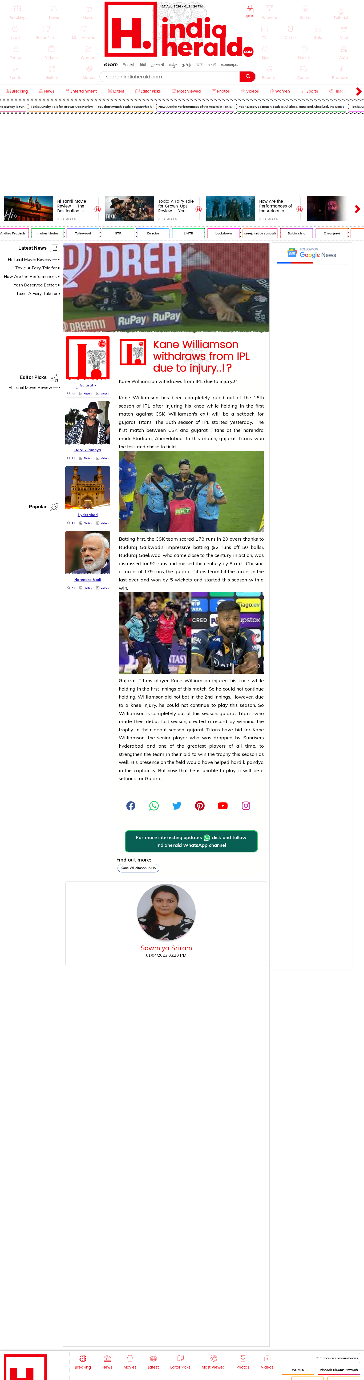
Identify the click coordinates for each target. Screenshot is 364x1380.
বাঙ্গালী (212, 64)
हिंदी (143, 64)
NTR (110, 233)
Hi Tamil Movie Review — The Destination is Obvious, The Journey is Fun (71, 206)
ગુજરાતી (157, 64)
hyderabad (131, 746)
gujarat (127, 422)
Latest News (32, 249)
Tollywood (75, 233)
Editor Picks (33, 378)
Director (145, 233)
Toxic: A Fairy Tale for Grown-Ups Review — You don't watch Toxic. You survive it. (83, 107)
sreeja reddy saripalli (252, 233)
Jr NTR (180, 233)
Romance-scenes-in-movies (337, 1358)
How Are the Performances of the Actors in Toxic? (187, 107)
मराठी (199, 64)
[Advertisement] (182, 153)
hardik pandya (247, 762)
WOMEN (298, 1370)
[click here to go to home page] (179, 55)
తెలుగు (111, 65)
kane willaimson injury (138, 868)
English (129, 64)
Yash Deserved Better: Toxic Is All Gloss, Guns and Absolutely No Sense (283, 107)
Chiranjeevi (324, 233)
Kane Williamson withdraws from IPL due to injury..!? (201, 356)
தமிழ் (186, 64)
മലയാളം (229, 64)
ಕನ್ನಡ (173, 64)
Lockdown (215, 233)
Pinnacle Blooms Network (339, 1370)
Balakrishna (288, 233)
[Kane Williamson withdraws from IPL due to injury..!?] (166, 331)
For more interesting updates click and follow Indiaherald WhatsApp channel (191, 841)
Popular (38, 507)
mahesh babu (39, 233)
